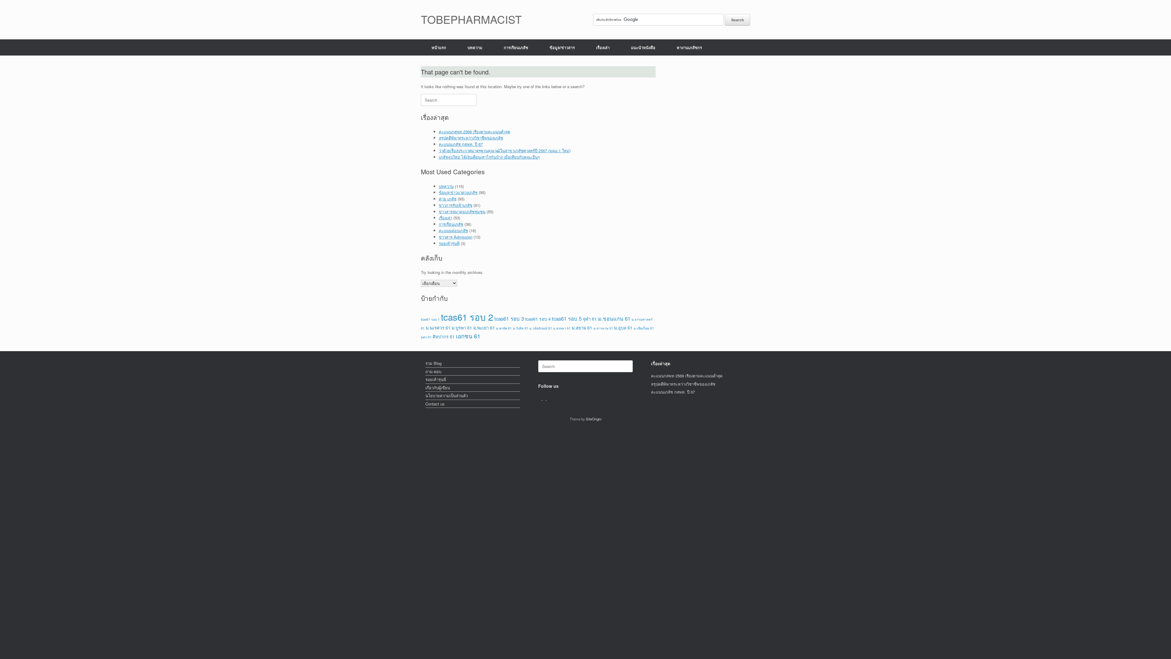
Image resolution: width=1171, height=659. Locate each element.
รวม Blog (433, 363)
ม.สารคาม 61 (603, 328)
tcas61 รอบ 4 (538, 318)
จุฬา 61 (590, 318)
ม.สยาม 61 (582, 327)
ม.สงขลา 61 (562, 328)
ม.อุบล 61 (623, 327)
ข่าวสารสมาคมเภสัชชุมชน (462, 211)
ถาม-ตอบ (433, 371)
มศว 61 (426, 337)
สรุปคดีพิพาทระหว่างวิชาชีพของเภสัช (471, 138)
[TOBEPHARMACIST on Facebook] (540, 398)
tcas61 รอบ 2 (467, 316)
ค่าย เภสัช (448, 199)
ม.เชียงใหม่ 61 (644, 328)
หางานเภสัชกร (689, 47)
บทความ (474, 47)
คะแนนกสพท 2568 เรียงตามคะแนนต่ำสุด (474, 132)
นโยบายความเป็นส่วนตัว (446, 395)
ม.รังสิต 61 (520, 328)
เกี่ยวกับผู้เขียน (437, 388)
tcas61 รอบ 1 (430, 319)
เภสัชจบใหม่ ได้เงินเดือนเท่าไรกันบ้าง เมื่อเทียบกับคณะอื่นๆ (489, 157)
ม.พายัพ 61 (504, 328)
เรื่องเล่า (603, 47)
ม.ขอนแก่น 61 (614, 318)
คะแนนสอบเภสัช (453, 230)
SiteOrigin (593, 418)
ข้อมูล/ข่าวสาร (562, 47)
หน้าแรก (439, 47)
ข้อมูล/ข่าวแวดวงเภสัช (458, 192)
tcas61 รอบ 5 (567, 318)
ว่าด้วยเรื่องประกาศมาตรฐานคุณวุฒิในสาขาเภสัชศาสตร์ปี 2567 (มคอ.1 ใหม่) (505, 150)
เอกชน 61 (468, 336)
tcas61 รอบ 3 (509, 318)
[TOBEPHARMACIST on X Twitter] (545, 398)
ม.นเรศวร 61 (438, 327)
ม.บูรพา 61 (462, 327)
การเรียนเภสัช (516, 47)
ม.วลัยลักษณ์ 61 (540, 328)
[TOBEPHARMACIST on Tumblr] (548, 398)
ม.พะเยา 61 (484, 327)
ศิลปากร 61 (444, 336)
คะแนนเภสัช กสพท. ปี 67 (461, 144)
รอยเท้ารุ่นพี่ (449, 243)
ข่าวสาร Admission (455, 237)
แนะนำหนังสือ (643, 47)
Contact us (435, 404)
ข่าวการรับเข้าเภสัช (455, 205)
